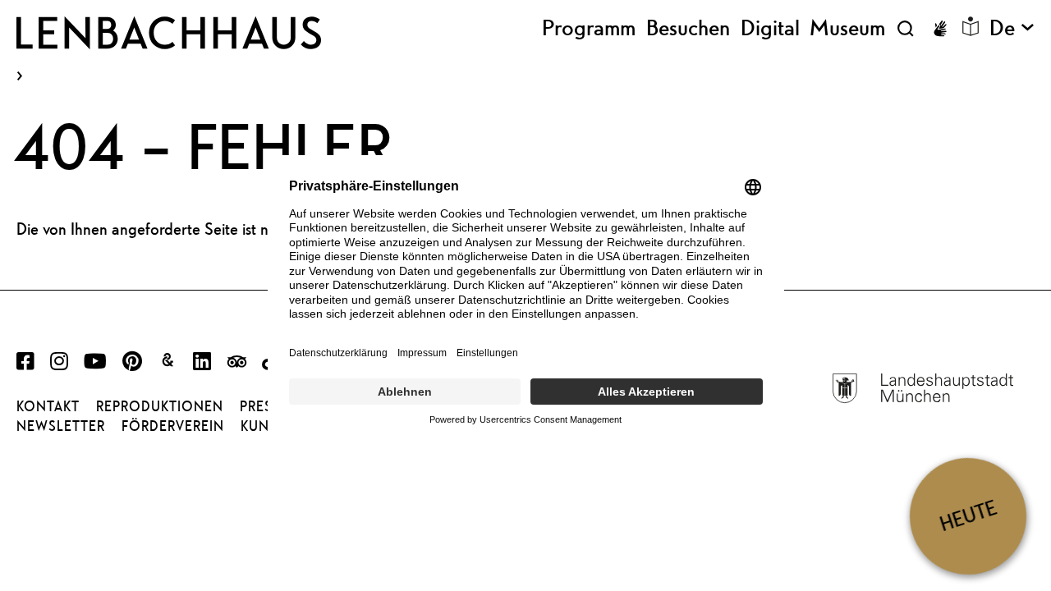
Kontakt (48, 406)
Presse (264, 406)
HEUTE (968, 516)
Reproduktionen (159, 406)
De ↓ (1012, 27)
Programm (589, 27)
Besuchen (688, 27)
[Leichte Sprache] (970, 26)
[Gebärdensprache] (940, 28)
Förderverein (173, 426)
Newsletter (60, 426)
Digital (770, 27)
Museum (847, 27)
